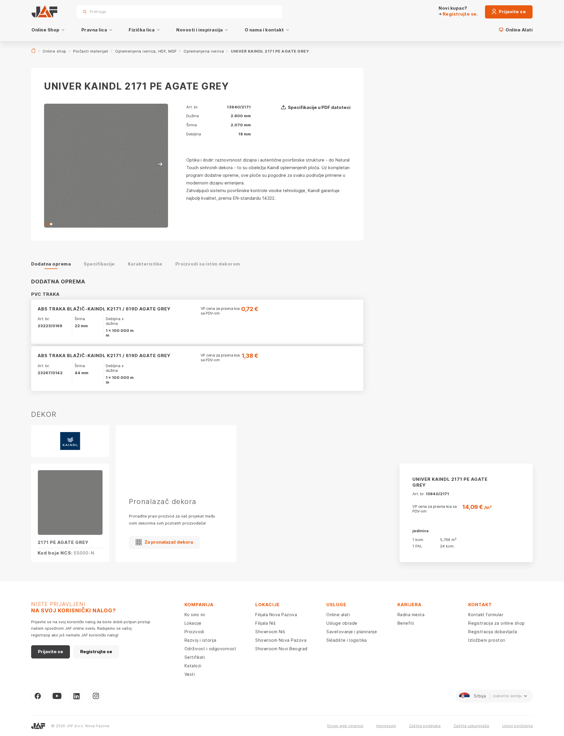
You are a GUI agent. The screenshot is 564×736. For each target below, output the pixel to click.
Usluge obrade (341, 623)
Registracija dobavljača (492, 631)
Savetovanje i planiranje (351, 631)
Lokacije (193, 623)
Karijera (409, 604)
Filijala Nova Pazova (276, 614)
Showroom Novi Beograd (281, 648)
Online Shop (45, 30)
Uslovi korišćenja (517, 725)
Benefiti (405, 623)
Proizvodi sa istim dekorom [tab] (207, 264)
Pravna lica (94, 30)
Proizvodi (194, 631)
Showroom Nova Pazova (280, 640)
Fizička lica (142, 30)
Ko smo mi (194, 614)
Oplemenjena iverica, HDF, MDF (146, 51)
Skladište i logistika (346, 640)
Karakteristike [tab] (145, 264)
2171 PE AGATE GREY (63, 542)
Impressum (386, 725)
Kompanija (199, 604)
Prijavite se (512, 11)
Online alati (338, 614)
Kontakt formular (485, 614)
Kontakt (480, 604)
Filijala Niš (265, 623)
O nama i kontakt (264, 30)
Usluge (336, 604)
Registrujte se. (460, 14)
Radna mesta (411, 614)
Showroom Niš (270, 631)
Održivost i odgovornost (210, 648)
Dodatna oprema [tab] (51, 264)
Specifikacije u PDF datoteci (319, 107)
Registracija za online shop (496, 623)
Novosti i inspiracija (199, 30)
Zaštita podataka (425, 725)
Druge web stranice (345, 725)
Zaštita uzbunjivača (471, 725)
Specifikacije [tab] (99, 264)
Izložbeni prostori (486, 640)
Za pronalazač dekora (169, 542)
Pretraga (267, 11)
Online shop (54, 51)
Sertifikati (194, 657)
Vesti (189, 674)
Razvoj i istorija (200, 640)
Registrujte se (96, 651)
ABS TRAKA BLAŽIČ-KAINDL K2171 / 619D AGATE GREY (104, 309)
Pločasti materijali (90, 51)
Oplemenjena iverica (204, 51)
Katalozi (193, 665)
